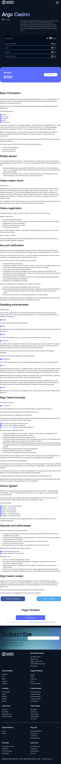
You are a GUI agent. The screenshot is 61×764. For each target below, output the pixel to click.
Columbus (4, 681)
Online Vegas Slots (7, 714)
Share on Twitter (49, 599)
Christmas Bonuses (35, 699)
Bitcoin (32, 681)
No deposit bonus (7, 427)
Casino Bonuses (34, 751)
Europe (4, 694)
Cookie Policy (33, 735)
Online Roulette (34, 714)
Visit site (50, 75)
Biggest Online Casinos (36, 661)
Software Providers (7, 716)
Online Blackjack (34, 716)
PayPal (32, 676)
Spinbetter (4, 674)
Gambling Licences (35, 738)
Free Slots (4, 709)
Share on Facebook (13, 599)
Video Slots (5, 712)
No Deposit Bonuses (35, 692)
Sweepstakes (5, 753)
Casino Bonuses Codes (8, 746)
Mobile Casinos (34, 659)
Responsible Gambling (36, 731)
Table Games (33, 712)
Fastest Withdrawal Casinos (37, 663)
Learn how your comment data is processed (42, 622)
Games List (5, 748)
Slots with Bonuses (7, 751)
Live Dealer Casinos (35, 657)
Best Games (33, 709)
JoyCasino (4, 683)
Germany (4, 696)
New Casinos (33, 666)
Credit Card (33, 679)
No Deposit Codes (35, 746)
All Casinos (33, 753)
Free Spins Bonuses (35, 696)
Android (4, 733)
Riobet (3, 679)
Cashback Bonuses (35, 694)
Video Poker (33, 718)
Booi (3, 676)
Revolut (32, 674)
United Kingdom (6, 692)
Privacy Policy (34, 733)
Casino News (33, 748)
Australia (4, 699)
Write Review (30, 618)
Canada (4, 701)
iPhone (3, 731)
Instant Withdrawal (35, 683)
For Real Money (34, 701)
